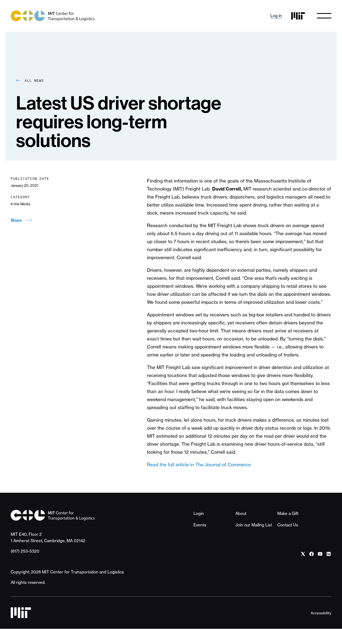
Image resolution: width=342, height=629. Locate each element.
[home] (53, 15)
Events (199, 524)
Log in (276, 15)
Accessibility (321, 613)
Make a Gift (287, 513)
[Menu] (324, 16)
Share (16, 220)
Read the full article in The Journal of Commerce (199, 464)
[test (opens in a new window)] (303, 554)
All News (34, 80)
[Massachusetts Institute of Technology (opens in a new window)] (298, 16)
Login (198, 513)
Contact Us (287, 524)
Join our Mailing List (253, 524)
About (240, 513)
